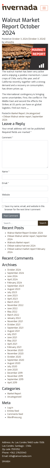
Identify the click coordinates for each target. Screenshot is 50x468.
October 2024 (14, 269)
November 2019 (15, 376)
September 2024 (15, 273)
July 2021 (11, 334)
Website (6, 194)
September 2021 (15, 327)
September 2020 (15, 360)
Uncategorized (33, 113)
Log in (10, 407)
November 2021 (15, 321)
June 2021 (12, 337)
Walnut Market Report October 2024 (25, 232)
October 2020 (14, 356)
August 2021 (13, 331)
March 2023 (13, 302)
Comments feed (15, 414)
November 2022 (15, 305)
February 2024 (14, 282)
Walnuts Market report (18, 242)
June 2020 (12, 369)
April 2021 (12, 343)
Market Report (18, 113)
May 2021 (12, 340)
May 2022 (12, 311)
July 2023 (12, 292)
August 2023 (13, 289)
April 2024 (12, 279)
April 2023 (12, 298)
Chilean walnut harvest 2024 (21, 245)
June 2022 (12, 308)
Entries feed (13, 410)
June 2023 (12, 295)
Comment (7, 137)
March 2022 (13, 314)
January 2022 (14, 318)
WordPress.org (14, 417)
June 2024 (12, 276)
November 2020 (15, 353)
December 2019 (15, 372)
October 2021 (13, 324)
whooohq (9, 42)
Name (5, 171)
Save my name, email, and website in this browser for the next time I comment (25, 208)
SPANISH (6, 461)
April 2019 (12, 382)
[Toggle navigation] (44, 8)
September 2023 (15, 285)
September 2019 (15, 379)
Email (5, 183)
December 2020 (15, 350)
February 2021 (14, 347)
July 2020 (12, 366)
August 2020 (13, 363)
